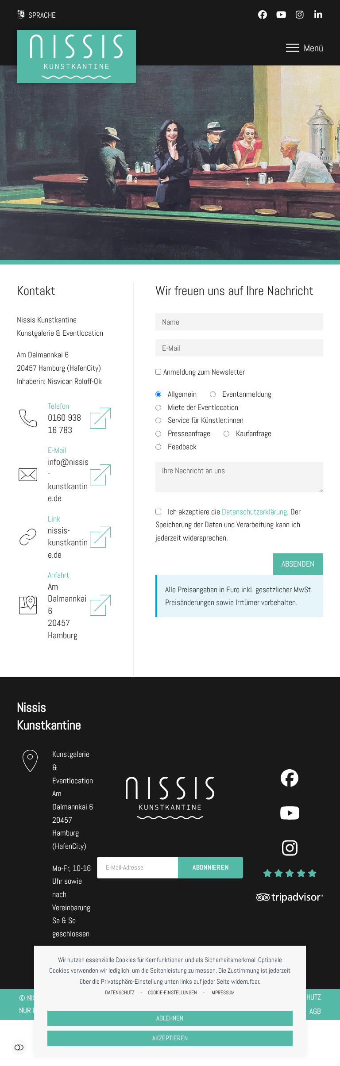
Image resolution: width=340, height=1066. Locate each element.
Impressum (222, 992)
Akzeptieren (170, 1038)
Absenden (298, 564)
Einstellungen (19, 1047)
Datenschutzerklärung (254, 511)
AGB (315, 1011)
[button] (304, 48)
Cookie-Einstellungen (172, 992)
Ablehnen (169, 1018)
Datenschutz (120, 992)
